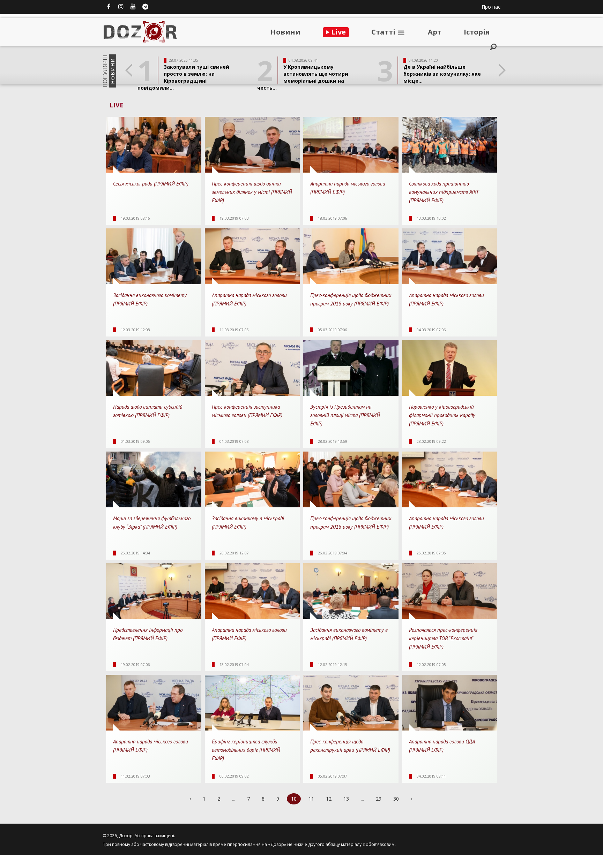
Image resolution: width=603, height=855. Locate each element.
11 (311, 798)
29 (378, 798)
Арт (434, 32)
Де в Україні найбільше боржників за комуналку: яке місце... (442, 73)
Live (337, 32)
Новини (285, 32)
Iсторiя (477, 32)
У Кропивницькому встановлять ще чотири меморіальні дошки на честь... (302, 77)
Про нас (491, 6)
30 (396, 798)
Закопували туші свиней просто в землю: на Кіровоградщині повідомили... (183, 77)
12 (329, 798)
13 (346, 798)
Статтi (384, 32)
